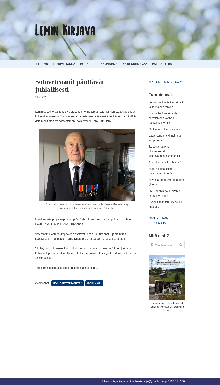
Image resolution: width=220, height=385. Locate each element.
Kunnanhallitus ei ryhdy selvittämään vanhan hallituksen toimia (163, 118)
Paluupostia (162, 64)
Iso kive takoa (64, 64)
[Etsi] (181, 244)
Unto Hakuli (94, 283)
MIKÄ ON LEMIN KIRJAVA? (166, 82)
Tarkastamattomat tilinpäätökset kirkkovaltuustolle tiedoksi (164, 151)
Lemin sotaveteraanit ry (67, 283)
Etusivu (42, 64)
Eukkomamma (107, 64)
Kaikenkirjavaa (134, 64)
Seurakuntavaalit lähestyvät (165, 162)
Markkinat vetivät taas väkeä (166, 129)
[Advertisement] (174, 340)
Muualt (86, 64)
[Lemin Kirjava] (65, 30)
